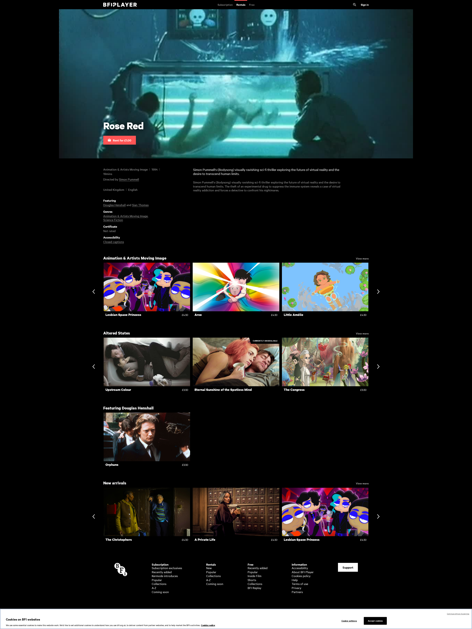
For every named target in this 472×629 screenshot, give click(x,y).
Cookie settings (349, 620)
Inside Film (254, 576)
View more (362, 258)
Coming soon (160, 592)
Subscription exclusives (167, 568)
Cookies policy (301, 576)
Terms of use (300, 584)
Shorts (252, 580)
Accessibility (300, 568)
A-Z (154, 588)
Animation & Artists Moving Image (125, 216)
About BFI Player (303, 572)
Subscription (225, 4)
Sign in (365, 4)
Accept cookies (375, 620)
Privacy (296, 588)
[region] (236, 619)
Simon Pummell (129, 179)
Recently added (162, 572)
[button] (119, 140)
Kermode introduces (165, 576)
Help (295, 580)
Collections (159, 584)
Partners (297, 592)
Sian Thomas (140, 205)
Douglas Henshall (114, 205)
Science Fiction (113, 220)
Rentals (240, 4)
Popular (157, 580)
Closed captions (113, 242)
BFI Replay (254, 588)
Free (252, 4)
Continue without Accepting (458, 613)
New (209, 568)
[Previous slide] (93, 292)
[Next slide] (378, 292)
